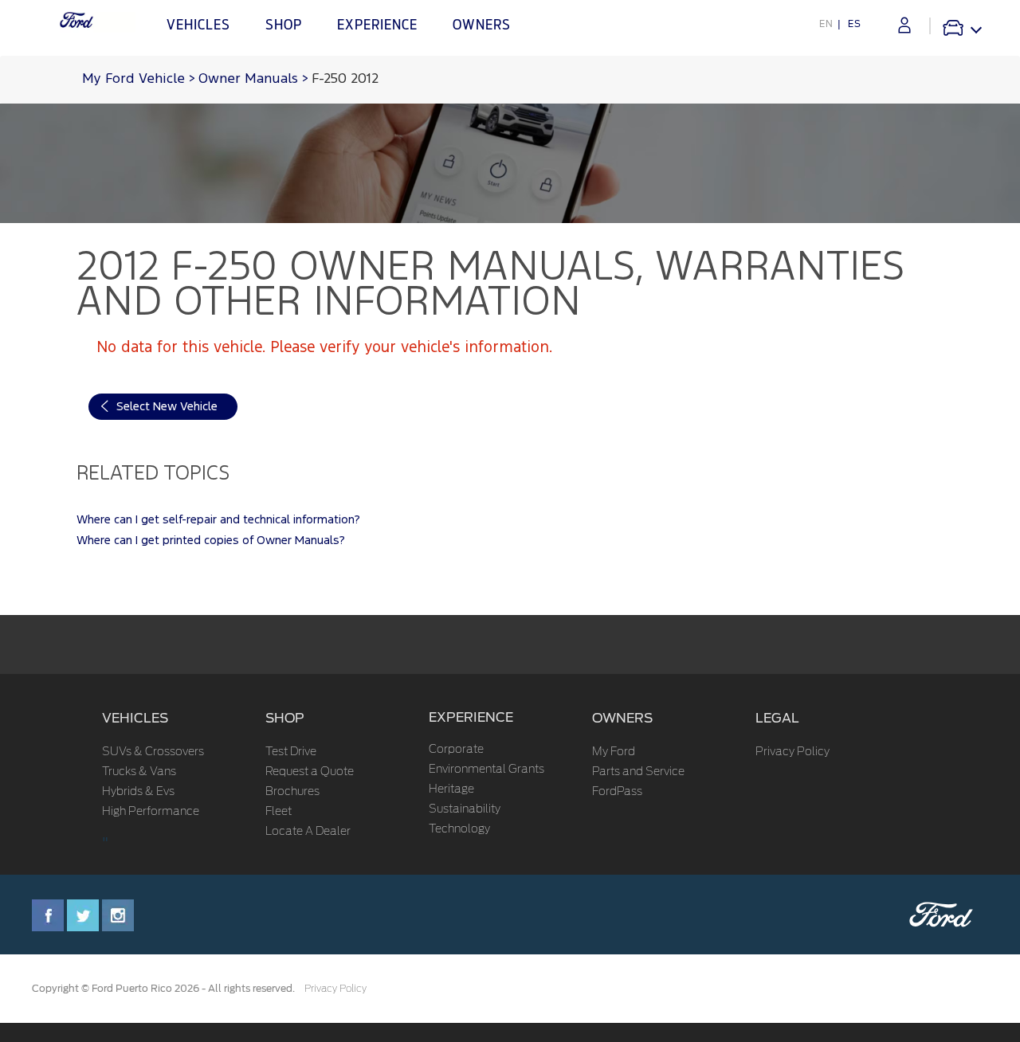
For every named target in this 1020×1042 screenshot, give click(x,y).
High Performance (150, 811)
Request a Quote (309, 772)
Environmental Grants (486, 769)
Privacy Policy (792, 752)
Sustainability (464, 809)
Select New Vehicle (167, 407)
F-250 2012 (345, 79)
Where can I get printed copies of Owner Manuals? (210, 540)
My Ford (613, 752)
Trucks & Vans (139, 772)
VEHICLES (135, 718)
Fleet (278, 811)
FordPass (617, 791)
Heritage (451, 789)
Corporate (456, 749)
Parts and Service (638, 772)
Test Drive (290, 752)
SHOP (284, 718)
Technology (459, 829)
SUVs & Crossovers (153, 752)
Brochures (292, 791)
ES (854, 23)
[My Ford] (904, 25)
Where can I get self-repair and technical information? (218, 520)
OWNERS (622, 718)
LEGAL (777, 718)
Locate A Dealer (308, 831)
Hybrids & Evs (138, 791)
